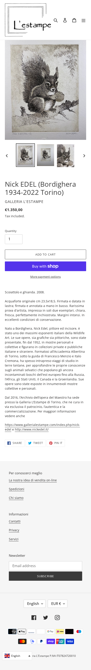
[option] (25, 155)
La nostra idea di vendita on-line (33, 480)
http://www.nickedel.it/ (32, 429)
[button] (17, 656)
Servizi (14, 539)
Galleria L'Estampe (37, 656)
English (33, 603)
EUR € (56, 603)
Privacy (14, 530)
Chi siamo (16, 498)
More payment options (45, 277)
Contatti (15, 521)
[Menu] (83, 20)
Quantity (11, 231)
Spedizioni (16, 489)
